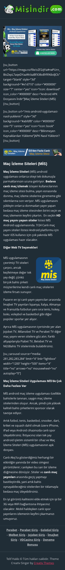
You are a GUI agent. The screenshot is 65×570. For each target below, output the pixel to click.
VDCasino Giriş (30, 540)
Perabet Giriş (29, 530)
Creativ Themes (44, 563)
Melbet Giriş (17, 535)
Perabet (11, 530)
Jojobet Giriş (36, 535)
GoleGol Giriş (50, 530)
